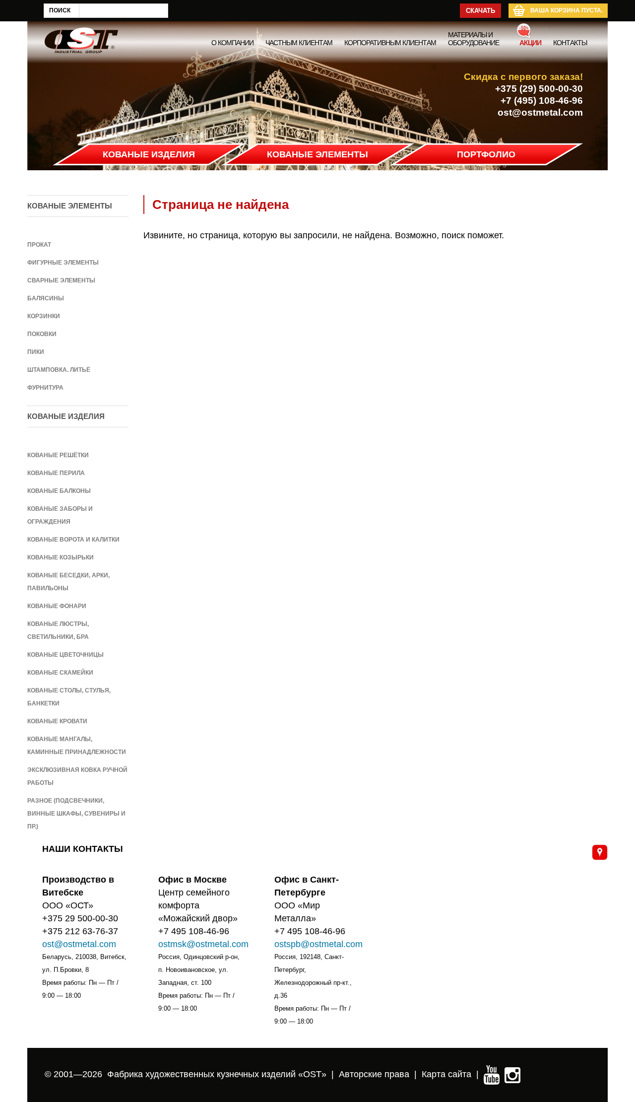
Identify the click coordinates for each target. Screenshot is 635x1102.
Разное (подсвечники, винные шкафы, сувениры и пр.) (76, 813)
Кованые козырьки (60, 557)
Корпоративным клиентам (390, 43)
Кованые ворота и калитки (73, 539)
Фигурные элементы (63, 262)
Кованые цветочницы (65, 654)
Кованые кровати (57, 721)
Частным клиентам (298, 43)
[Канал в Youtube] (492, 1074)
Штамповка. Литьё (58, 369)
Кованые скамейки (60, 672)
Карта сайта (446, 1074)
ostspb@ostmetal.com (318, 944)
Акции (530, 43)
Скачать (480, 10)
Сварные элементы (61, 280)
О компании (232, 43)
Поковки (42, 334)
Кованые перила (56, 473)
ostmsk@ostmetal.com (203, 944)
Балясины (45, 298)
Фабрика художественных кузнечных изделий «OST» (216, 1074)
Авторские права (374, 1074)
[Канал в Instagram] (512, 1074)
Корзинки (43, 316)
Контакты (570, 43)
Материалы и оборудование (473, 39)
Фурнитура (45, 387)
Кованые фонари (56, 606)
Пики (35, 351)
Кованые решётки (58, 455)
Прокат (39, 244)
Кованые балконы (59, 490)
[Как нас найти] (600, 852)
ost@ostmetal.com (540, 112)
